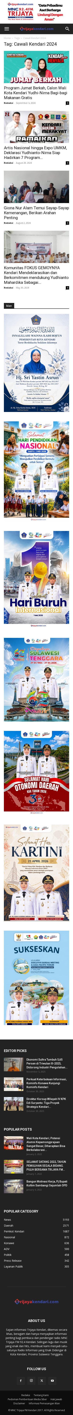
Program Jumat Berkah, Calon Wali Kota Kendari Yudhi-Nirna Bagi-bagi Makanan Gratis (35, 93)
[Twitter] (42, 1381)
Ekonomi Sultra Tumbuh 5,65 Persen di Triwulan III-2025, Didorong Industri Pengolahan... (47, 1063)
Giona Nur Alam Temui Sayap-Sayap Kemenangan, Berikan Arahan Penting (36, 213)
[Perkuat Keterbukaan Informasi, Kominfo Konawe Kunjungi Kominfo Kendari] (13, 1084)
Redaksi (8, 102)
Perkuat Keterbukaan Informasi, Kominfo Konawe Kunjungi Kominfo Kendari (46, 1083)
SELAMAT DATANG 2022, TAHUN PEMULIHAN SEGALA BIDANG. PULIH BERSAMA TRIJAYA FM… (46, 1165)
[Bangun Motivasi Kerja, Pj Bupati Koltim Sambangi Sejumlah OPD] (13, 1186)
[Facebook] (21, 1381)
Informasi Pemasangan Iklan (44, 1403)
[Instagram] (31, 1381)
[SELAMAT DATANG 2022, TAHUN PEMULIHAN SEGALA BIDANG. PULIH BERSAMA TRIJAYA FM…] (13, 1167)
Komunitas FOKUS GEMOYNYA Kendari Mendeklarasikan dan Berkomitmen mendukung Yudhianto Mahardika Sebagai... (36, 275)
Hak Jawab (56, 1399)
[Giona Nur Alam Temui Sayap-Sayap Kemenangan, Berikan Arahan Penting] (36, 187)
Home (7, 38)
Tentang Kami (41, 1395)
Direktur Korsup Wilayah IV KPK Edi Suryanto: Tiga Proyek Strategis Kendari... (46, 1102)
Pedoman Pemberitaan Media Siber (27, 1399)
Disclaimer (19, 1403)
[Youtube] (52, 1381)
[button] (6, 29)
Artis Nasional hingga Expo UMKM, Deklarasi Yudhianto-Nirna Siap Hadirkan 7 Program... (35, 153)
